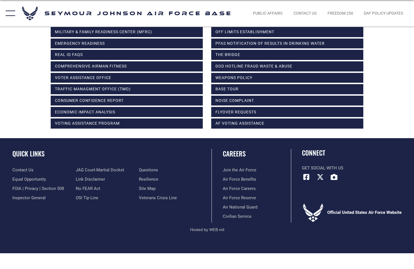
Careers (234, 153)
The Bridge (227, 54)
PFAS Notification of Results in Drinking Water (270, 43)
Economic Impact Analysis (85, 112)
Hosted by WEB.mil (207, 229)
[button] (9, 13)
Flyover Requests (235, 112)
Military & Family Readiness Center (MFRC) (103, 32)
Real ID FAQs (69, 54)
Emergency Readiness (80, 43)
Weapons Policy (233, 77)
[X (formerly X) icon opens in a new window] (320, 177)
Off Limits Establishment (244, 32)
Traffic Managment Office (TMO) (93, 89)
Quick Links (28, 153)
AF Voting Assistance (239, 123)
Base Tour (227, 89)
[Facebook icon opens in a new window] (306, 177)
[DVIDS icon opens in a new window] (334, 177)
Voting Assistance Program (87, 123)
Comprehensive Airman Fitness (91, 66)
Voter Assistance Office (83, 77)
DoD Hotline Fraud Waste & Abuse (253, 66)
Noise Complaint (234, 100)
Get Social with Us (322, 168)
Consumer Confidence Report (89, 100)
